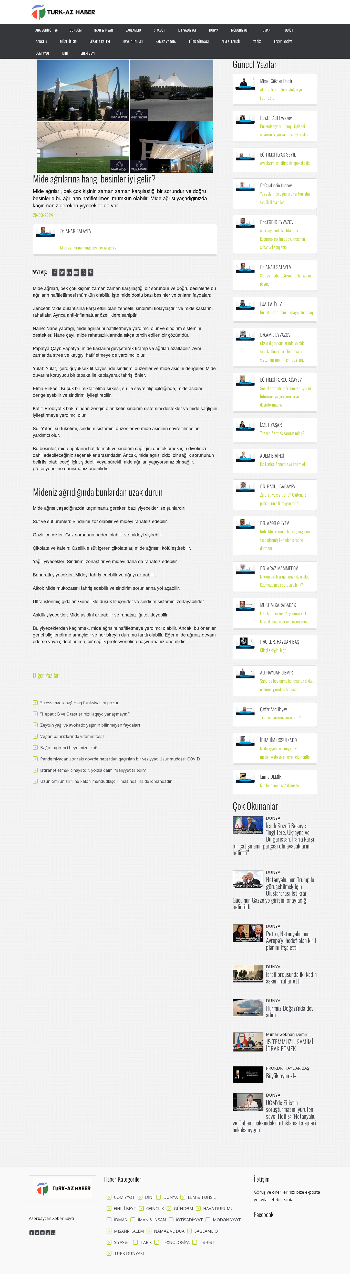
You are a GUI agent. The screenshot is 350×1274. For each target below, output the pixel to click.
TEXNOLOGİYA (283, 41)
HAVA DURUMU (133, 41)
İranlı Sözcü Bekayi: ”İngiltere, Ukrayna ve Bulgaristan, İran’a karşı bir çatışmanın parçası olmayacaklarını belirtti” (273, 839)
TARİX (257, 41)
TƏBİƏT (288, 30)
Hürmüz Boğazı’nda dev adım (290, 1011)
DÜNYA (213, 30)
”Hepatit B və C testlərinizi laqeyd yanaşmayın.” (85, 714)
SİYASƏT (159, 30)
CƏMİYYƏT (42, 53)
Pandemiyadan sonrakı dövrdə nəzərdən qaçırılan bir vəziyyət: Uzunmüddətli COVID (120, 759)
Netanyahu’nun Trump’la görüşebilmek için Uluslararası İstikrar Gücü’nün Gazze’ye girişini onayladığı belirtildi (273, 893)
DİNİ (65, 53)
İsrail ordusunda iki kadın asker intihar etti (291, 977)
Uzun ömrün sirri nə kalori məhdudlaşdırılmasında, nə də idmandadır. (106, 781)
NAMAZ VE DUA (166, 41)
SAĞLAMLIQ (133, 30)
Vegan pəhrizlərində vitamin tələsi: (73, 736)
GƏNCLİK (41, 41)
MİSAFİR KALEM (99, 41)
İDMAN (266, 30)
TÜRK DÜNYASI (199, 41)
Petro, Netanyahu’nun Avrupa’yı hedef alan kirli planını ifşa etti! (291, 940)
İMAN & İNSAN (103, 30)
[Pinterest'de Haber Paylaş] (91, 272)
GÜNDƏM (75, 30)
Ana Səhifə (43, 30)
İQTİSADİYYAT (187, 30)
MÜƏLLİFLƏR (68, 41)
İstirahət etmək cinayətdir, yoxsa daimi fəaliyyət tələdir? (93, 770)
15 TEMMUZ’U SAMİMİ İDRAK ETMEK (289, 1045)
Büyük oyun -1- (281, 1075)
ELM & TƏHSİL (230, 41)
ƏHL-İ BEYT (125, 1208)
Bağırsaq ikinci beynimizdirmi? (69, 747)
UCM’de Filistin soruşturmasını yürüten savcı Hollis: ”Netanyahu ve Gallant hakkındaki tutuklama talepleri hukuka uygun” (274, 1116)
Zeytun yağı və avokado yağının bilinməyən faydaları (90, 725)
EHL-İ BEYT (88, 53)
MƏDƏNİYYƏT (240, 30)
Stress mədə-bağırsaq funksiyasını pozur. (79, 703)
